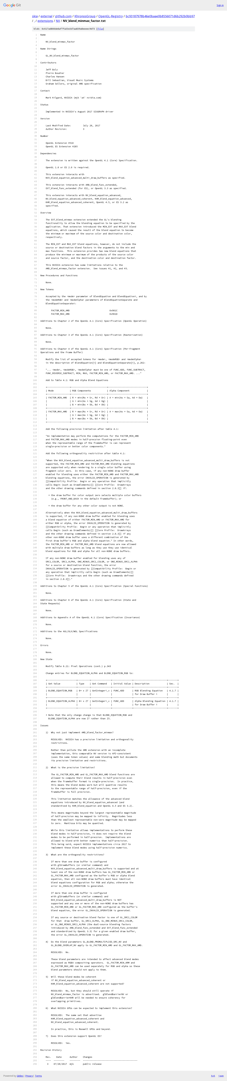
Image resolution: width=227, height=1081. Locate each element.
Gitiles (20, 1075)
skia (35, 16)
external (46, 16)
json (221, 1075)
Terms (38, 1075)
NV (58, 21)
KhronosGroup (85, 16)
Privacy (29, 1075)
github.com (63, 16)
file (100, 28)
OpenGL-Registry (110, 16)
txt (213, 1075)
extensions (45, 21)
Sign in (220, 5)
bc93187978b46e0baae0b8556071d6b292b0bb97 (160, 16)
